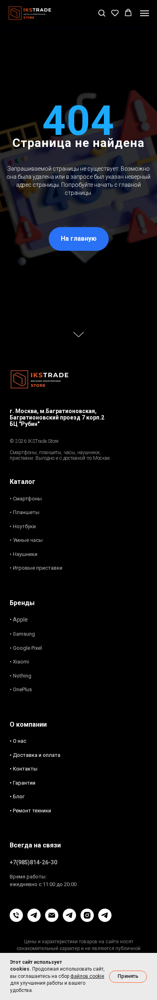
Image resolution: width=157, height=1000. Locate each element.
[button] (101, 13)
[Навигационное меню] (144, 13)
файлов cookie (87, 976)
